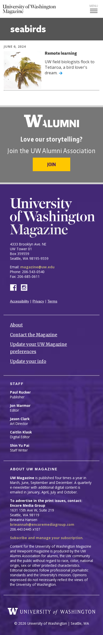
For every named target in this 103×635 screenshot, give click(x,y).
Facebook (15, 287)
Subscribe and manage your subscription (46, 537)
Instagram (25, 287)
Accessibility (19, 301)
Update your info (28, 361)
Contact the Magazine (33, 335)
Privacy (38, 301)
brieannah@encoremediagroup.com (42, 524)
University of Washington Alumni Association (51, 121)
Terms (52, 301)
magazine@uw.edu (37, 267)
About (16, 325)
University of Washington (51, 611)
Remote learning (61, 53)
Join (51, 164)
